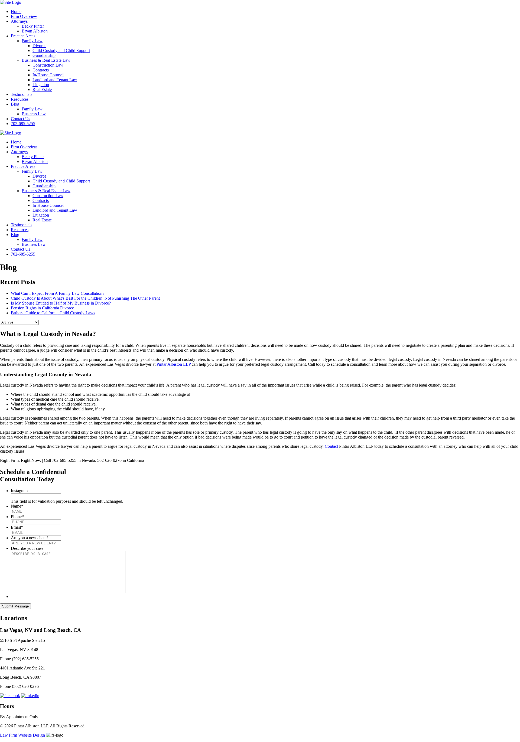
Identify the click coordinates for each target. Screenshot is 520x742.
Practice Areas (23, 36)
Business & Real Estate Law (46, 60)
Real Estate (42, 89)
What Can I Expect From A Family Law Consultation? (57, 293)
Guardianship (44, 55)
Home (16, 11)
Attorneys (19, 21)
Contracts (40, 70)
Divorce (39, 45)
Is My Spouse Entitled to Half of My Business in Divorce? (61, 303)
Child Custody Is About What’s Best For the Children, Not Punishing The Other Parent (85, 298)
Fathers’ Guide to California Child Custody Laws (53, 312)
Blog (15, 104)
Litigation (40, 84)
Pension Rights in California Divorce (42, 308)
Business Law (34, 114)
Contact (331, 446)
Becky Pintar (33, 26)
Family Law (32, 40)
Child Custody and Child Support (61, 50)
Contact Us (20, 118)
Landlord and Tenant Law (54, 79)
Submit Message (15, 606)
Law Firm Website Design (22, 735)
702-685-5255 (23, 123)
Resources (19, 99)
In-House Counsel (48, 75)
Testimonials (21, 94)
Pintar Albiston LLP (174, 364)
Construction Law (47, 65)
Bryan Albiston (35, 31)
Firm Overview (24, 16)
